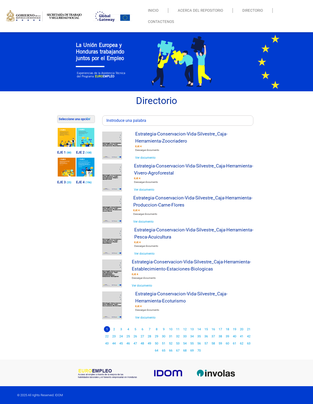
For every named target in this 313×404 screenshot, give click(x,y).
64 (156, 350)
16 (213, 329)
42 (248, 336)
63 (248, 343)
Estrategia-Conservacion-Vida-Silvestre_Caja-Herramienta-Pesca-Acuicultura (193, 233)
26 (135, 336)
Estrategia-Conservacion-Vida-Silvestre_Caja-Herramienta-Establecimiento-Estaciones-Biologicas (191, 265)
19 (234, 329)
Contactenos (161, 22)
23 (114, 336)
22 (107, 336)
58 (213, 343)
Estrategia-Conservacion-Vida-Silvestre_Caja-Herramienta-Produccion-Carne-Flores (192, 201)
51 (163, 343)
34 (192, 336)
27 (142, 336)
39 (227, 336)
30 (163, 336)
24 (121, 336)
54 (185, 343)
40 (234, 336)
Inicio (153, 10)
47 (135, 343)
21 (248, 329)
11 (177, 329)
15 (206, 329)
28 (149, 336)
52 (170, 343)
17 (220, 329)
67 (177, 350)
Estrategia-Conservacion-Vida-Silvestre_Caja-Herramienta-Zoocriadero (181, 137)
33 (185, 336)
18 (227, 329)
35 (199, 336)
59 (220, 343)
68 (185, 350)
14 (199, 329)
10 (170, 329)
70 (199, 350)
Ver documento (145, 157)
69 (192, 350)
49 (149, 343)
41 (241, 336)
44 (114, 343)
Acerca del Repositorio (200, 10)
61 (234, 343)
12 (185, 329)
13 (192, 329)
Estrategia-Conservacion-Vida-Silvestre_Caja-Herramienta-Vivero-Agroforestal (193, 169)
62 (241, 343)
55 (192, 343)
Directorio (252, 10)
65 (163, 350)
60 (227, 343)
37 (213, 336)
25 (128, 336)
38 (220, 336)
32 (177, 336)
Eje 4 (138, 146)
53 (177, 343)
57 (206, 343)
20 (241, 329)
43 (107, 343)
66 (170, 350)
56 (199, 343)
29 (156, 336)
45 (121, 343)
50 (156, 343)
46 (128, 343)
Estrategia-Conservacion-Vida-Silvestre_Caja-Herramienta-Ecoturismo (181, 297)
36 (206, 336)
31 (170, 336)
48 (142, 343)
